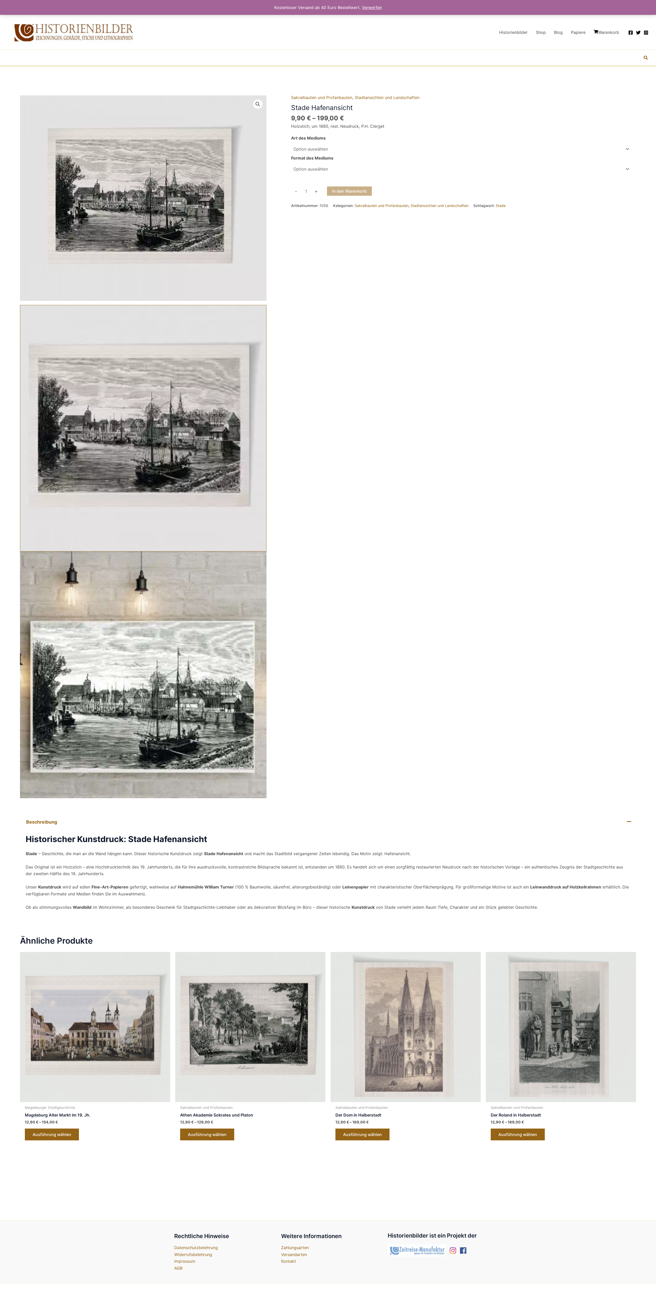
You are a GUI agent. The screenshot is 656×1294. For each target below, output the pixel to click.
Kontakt (288, 1261)
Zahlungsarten (295, 1247)
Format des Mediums (312, 158)
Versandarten (294, 1254)
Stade (501, 205)
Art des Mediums (308, 138)
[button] (646, 58)
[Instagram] (646, 32)
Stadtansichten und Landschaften (387, 97)
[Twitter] (638, 32)
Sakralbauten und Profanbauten (321, 97)
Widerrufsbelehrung (193, 1254)
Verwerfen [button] (372, 7)
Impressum (184, 1261)
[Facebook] (630, 32)
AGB (178, 1268)
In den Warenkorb (349, 191)
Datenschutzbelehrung (196, 1247)
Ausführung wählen (52, 1134)
